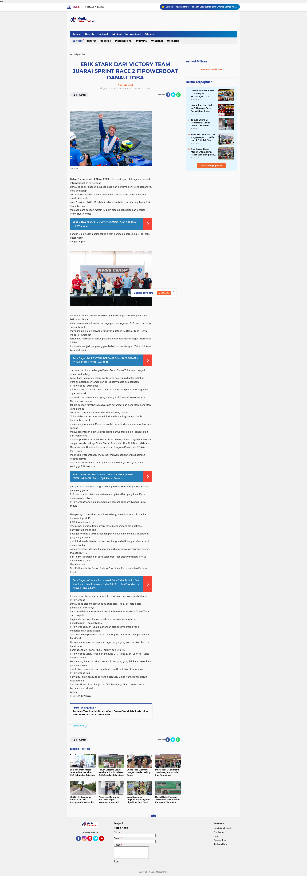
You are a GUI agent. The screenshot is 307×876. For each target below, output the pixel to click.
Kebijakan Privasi (222, 828)
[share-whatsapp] (178, 94)
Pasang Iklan (220, 840)
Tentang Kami (220, 844)
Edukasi (149, 34)
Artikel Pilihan (196, 61)
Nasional (103, 34)
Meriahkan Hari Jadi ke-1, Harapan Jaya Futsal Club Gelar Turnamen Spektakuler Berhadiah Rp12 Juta (203, 108)
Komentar (81, 95)
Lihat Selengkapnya (210, 165)
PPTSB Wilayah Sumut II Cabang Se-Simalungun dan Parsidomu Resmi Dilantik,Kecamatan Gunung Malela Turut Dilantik (203, 93)
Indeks (77, 34)
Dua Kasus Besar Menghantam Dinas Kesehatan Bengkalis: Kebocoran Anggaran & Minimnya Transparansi (203, 152)
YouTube (103, 842)
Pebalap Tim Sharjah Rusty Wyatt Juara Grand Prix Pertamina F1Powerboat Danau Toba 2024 (110, 713)
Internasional (133, 34)
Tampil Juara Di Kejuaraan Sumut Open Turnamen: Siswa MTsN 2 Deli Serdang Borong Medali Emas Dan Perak (201, 122)
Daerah (89, 34)
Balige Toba (78, 726)
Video (79, 40)
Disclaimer (219, 832)
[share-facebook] (168, 94)
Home (76, 6)
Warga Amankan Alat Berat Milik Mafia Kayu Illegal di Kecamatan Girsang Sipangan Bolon (201, 7)
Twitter (97, 842)
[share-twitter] (173, 94)
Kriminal (117, 34)
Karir (216, 836)
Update (164, 293)
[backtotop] (153, 817)
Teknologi (173, 40)
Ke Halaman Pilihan (210, 69)
